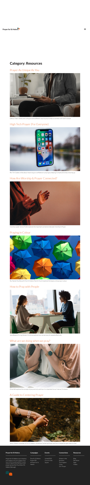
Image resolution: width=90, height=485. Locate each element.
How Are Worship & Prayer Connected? (33, 178)
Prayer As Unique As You (24, 70)
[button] (84, 29)
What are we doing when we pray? (30, 340)
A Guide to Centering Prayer (27, 395)
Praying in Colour (20, 232)
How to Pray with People (24, 286)
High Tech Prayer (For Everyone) (29, 124)
